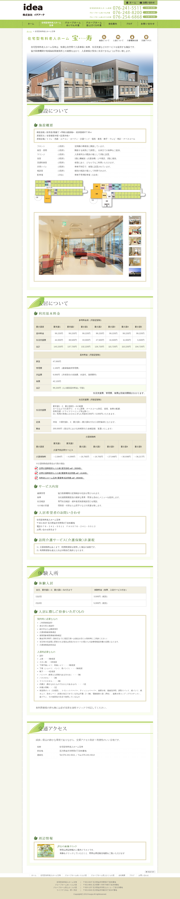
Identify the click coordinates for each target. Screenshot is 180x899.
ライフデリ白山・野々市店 (67, 890)
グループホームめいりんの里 (76, 875)
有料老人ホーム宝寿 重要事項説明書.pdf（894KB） (61, 478)
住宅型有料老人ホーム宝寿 (50, 875)
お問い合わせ (144, 875)
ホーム (29, 31)
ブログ (131, 875)
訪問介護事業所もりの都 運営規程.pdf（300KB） (60, 468)
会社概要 (122, 875)
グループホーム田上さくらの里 (102, 875)
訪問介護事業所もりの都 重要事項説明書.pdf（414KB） (63, 473)
